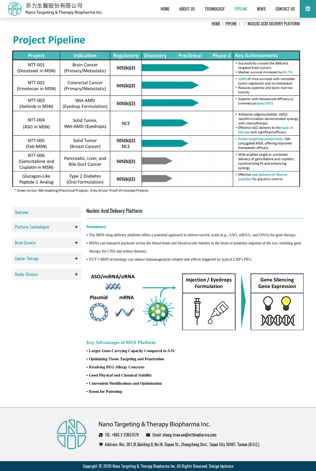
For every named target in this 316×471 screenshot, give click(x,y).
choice (228, 466)
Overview (21, 212)
